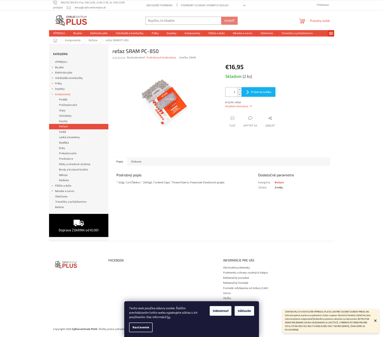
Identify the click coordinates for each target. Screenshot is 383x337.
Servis (227, 293)
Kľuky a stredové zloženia (74, 164)
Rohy (62, 148)
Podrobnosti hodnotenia (161, 58)
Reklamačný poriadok (236, 278)
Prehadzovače (68, 153)
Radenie (64, 180)
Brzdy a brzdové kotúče (73, 170)
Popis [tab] (119, 162)
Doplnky (60, 89)
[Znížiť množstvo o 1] (239, 94)
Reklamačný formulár (235, 283)
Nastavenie (140, 327)
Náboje (63, 175)
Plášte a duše (63, 186)
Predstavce (66, 159)
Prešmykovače (68, 105)
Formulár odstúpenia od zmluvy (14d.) (245, 288)
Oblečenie (61, 197)
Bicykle (59, 67)
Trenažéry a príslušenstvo (71, 202)
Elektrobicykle (63, 73)
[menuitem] (59, 33)
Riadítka (64, 143)
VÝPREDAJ (61, 62)
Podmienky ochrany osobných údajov (205, 5)
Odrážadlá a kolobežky (69, 78)
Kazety (63, 121)
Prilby (58, 84)
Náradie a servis (64, 191)
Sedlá (62, 132)
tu (168, 317)
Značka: (187, 58)
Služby (227, 298)
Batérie (59, 207)
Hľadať (229, 20)
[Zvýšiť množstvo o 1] (239, 89)
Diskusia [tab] (136, 162)
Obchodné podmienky (159, 5)
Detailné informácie (236, 106)
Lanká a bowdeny (69, 137)
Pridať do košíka (261, 92)
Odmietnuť (220, 311)
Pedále (63, 100)
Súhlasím (244, 311)
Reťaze (63, 127)
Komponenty (63, 94)
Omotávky (65, 116)
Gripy (62, 110)
